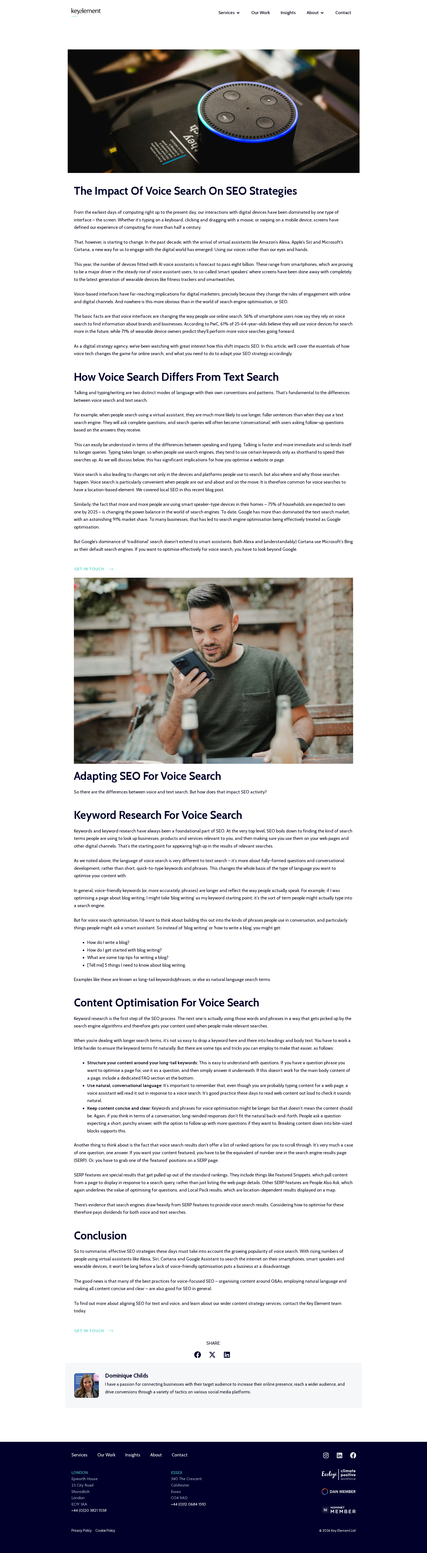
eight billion (243, 264)
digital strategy (98, 346)
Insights (132, 1455)
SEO (174, 489)
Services (79, 1455)
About (156, 1455)
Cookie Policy (105, 1530)
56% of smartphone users (269, 316)
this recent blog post (203, 489)
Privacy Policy (81, 1530)
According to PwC (201, 324)
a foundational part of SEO (198, 831)
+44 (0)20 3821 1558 (89, 1510)
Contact (180, 1455)
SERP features (87, 1175)
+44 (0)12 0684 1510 (188, 1504)
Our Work (106, 1455)
